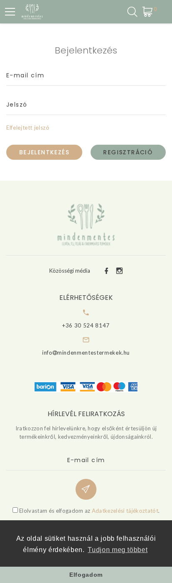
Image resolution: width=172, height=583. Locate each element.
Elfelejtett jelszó (28, 127)
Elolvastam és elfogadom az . (89, 510)
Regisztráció (128, 152)
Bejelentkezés (44, 152)
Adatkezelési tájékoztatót (125, 510)
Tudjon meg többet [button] (117, 549)
